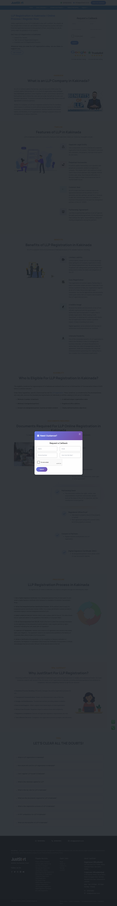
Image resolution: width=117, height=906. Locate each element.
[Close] (79, 434)
